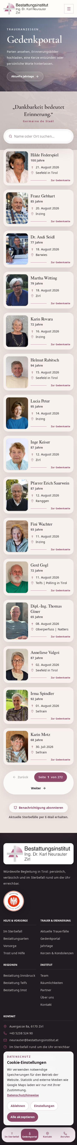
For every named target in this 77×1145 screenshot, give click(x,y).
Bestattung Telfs (15, 983)
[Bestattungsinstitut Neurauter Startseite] (25, 8)
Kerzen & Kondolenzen (57, 953)
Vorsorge (9, 946)
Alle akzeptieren (22, 1117)
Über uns (47, 997)
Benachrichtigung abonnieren (41, 808)
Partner (45, 990)
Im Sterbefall (12, 931)
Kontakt (46, 1005)
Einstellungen (44, 1106)
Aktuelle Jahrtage (22, 76)
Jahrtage (46, 946)
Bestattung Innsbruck (19, 975)
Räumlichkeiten (51, 983)
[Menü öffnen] (69, 8)
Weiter (36, 788)
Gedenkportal (50, 939)
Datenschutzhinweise (23, 1095)
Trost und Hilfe (14, 953)
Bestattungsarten (16, 939)
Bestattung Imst (15, 990)
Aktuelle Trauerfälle (54, 931)
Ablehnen (18, 1106)
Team (44, 975)
